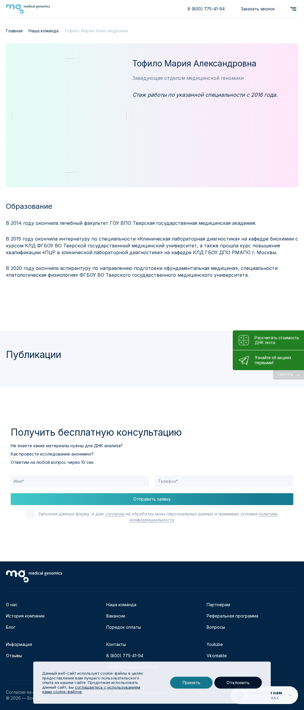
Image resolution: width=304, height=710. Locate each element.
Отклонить (238, 682)
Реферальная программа (232, 615)
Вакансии (115, 615)
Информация (19, 644)
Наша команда (121, 604)
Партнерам (218, 604)
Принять (191, 682)
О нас (12, 604)
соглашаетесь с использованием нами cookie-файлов (91, 689)
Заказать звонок (258, 8)
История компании (25, 615)
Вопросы (216, 627)
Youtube (215, 644)
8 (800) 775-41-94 (206, 8)
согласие (114, 513)
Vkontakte (217, 655)
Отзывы (14, 655)
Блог (10, 627)
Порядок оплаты (123, 627)
